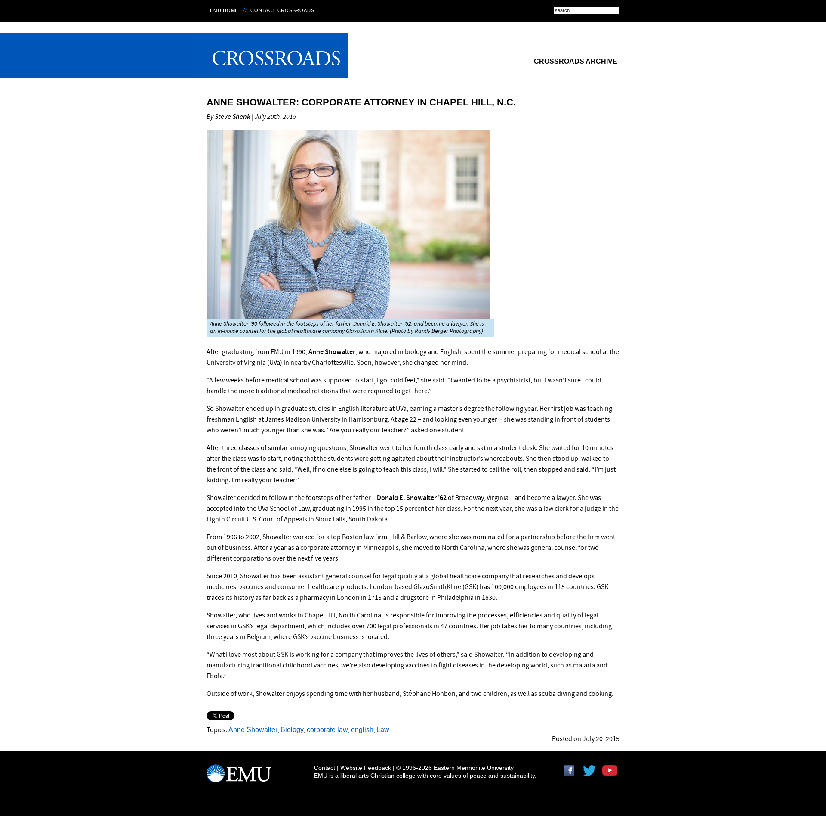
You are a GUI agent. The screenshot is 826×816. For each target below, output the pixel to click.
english (362, 729)
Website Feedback (365, 767)
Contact (324, 767)
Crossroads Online (269, 55)
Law (382, 729)
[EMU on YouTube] (611, 773)
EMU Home (224, 10)
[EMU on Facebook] (572, 773)
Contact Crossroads (282, 10)
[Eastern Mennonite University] (238, 777)
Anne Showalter (252, 729)
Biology (292, 729)
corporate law (327, 729)
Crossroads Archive (575, 61)
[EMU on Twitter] (591, 773)
